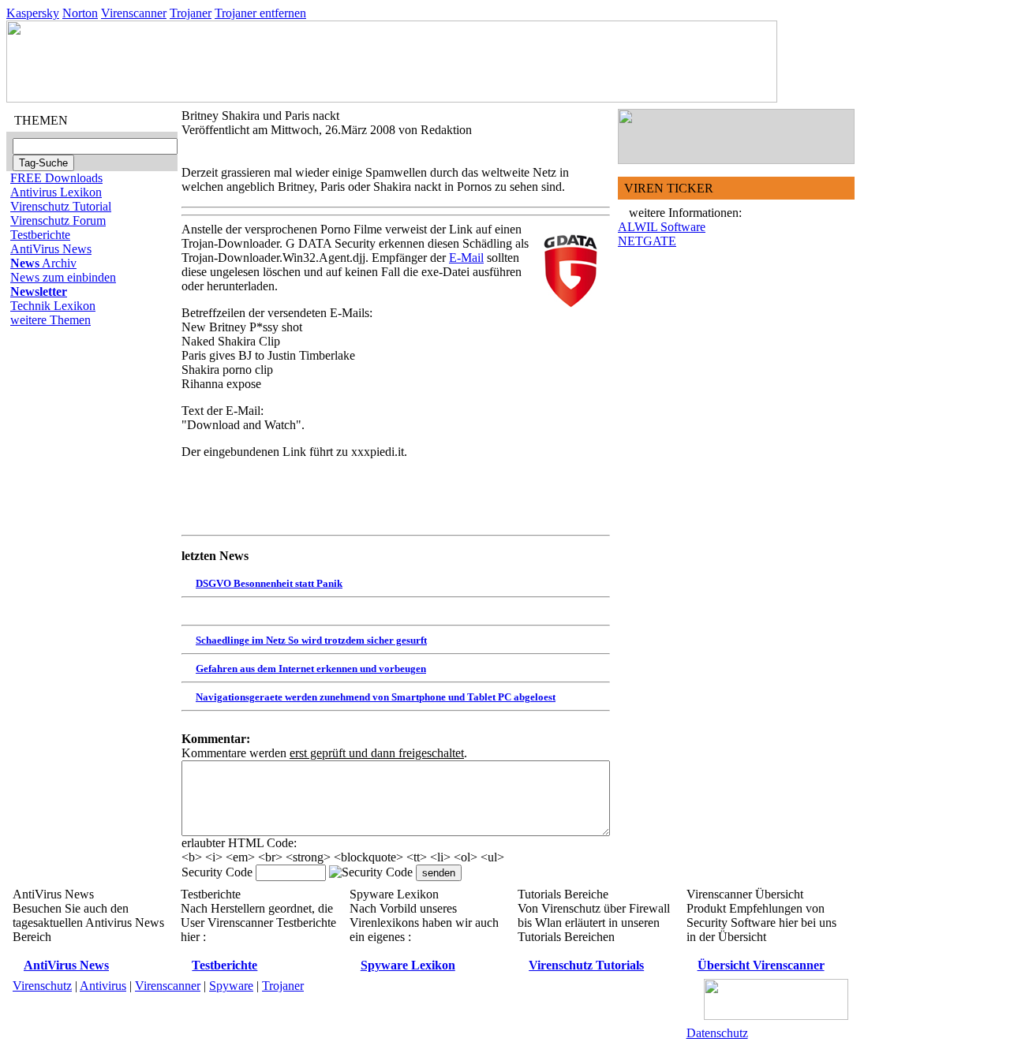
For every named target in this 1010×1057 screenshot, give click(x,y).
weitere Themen (50, 320)
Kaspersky (32, 13)
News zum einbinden (63, 277)
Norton (80, 13)
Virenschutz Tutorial (60, 206)
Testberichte (40, 234)
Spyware (231, 985)
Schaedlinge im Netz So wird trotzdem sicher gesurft (311, 640)
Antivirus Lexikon (56, 192)
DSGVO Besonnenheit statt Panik (269, 583)
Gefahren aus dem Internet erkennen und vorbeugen (311, 668)
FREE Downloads (56, 178)
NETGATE (647, 241)
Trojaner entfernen (260, 13)
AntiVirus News (51, 249)
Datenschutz (717, 1033)
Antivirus (103, 985)
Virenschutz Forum (58, 220)
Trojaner (190, 13)
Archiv (43, 263)
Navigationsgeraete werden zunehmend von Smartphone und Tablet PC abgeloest (376, 697)
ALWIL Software (661, 226)
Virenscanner (133, 13)
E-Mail (466, 257)
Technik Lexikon (52, 305)
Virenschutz (42, 985)
